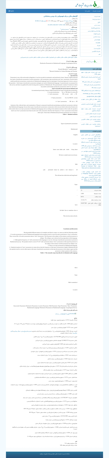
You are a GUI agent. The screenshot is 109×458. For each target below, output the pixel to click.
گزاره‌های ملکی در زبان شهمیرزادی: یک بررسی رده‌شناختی (60, 16)
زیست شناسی (96, 36)
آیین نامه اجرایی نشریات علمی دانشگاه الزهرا (90, 78)
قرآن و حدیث (97, 48)
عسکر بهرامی (17, 331)
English (12, 11)
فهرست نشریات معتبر (95, 116)
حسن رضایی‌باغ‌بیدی (26, 331)
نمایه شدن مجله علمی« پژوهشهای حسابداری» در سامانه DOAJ (90, 159)
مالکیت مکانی (64, 57)
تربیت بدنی (97, 25)
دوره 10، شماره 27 (68, 21)
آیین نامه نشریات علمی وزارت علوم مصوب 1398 (90, 73)
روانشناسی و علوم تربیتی (94, 31)
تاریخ (99, 22)
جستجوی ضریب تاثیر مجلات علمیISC (91, 82)
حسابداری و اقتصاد (95, 28)
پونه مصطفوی (73, 29)
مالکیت (75, 57)
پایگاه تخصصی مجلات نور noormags (91, 93)
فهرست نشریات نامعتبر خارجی (93, 113)
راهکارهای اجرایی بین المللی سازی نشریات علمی (90, 136)
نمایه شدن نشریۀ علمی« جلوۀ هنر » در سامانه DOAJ (90, 152)
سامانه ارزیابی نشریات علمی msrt (92, 85)
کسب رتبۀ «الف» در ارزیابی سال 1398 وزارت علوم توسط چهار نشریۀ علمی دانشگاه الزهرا (90, 148)
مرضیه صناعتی (65, 29)
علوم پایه (98, 42)
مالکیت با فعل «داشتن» (34, 57)
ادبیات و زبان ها (96, 19)
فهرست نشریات (96, 11)
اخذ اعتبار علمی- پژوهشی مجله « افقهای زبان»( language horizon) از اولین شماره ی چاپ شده (90, 173)
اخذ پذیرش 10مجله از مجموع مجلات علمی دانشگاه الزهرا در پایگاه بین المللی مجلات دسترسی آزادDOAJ (90, 179)
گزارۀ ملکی (70, 57)
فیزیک (98, 45)
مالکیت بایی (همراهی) (54, 57)
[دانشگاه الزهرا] (91, 61)
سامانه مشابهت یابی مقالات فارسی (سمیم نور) (90, 125)
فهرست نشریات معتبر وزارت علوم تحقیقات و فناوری (90, 110)
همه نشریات (97, 16)
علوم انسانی (97, 39)
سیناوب (42, 454)
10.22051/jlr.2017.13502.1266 (56, 25)
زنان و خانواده (97, 34)
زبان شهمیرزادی (24, 57)
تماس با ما (87, 11)
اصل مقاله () (40, 21)
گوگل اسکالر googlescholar (93, 96)
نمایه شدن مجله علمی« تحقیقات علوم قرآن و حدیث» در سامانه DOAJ (90, 156)
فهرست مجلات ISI (96, 87)
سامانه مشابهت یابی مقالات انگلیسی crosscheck (90, 120)
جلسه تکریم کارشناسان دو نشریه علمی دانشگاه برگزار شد (90, 139)
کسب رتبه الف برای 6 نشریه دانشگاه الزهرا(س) (90, 143)
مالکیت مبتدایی (45, 57)
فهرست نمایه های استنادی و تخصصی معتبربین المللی (90, 105)
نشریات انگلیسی (96, 51)
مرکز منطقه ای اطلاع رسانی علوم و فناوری (90, 100)
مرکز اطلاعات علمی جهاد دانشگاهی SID (90, 90)
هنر (99, 54)
